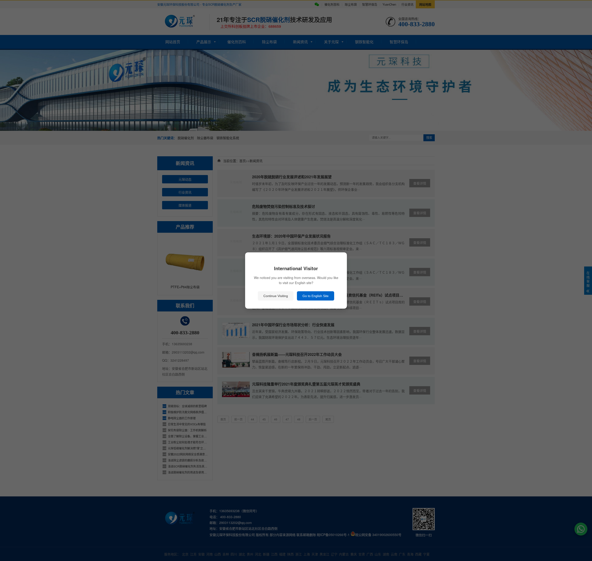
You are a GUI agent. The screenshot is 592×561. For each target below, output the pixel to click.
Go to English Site (315, 296)
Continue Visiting (275, 296)
